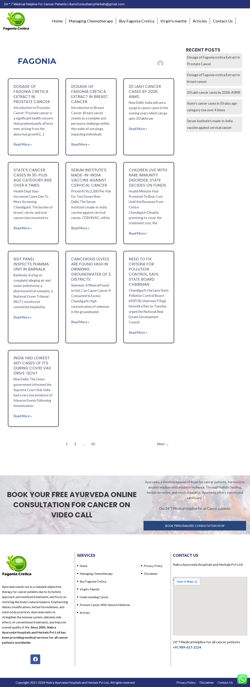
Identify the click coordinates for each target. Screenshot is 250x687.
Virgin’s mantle (173, 21)
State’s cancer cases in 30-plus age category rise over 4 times (32, 177)
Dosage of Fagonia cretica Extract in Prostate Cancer (31, 94)
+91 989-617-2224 (187, 647)
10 (93, 444)
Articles (200, 21)
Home (57, 21)
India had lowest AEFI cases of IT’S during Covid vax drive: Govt (32, 365)
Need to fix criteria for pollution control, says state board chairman (144, 271)
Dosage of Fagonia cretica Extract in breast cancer (89, 94)
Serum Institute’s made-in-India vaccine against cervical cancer (89, 177)
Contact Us (223, 21)
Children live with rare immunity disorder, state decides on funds (148, 177)
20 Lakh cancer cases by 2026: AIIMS (145, 91)
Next (163, 444)
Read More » (22, 144)
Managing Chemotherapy (91, 21)
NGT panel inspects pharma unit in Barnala (31, 264)
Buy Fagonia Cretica (136, 21)
